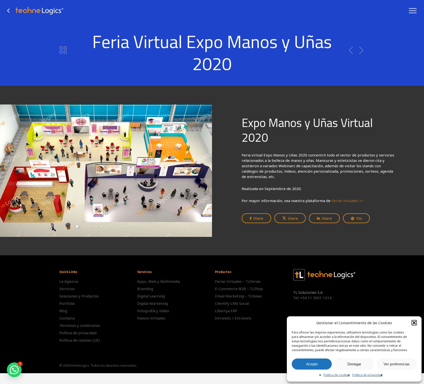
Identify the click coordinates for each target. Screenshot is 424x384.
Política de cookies (337, 375)
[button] (414, 322)
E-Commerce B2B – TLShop (239, 288)
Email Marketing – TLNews (238, 296)
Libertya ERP (226, 310)
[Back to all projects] (62, 50)
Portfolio (67, 303)
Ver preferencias (397, 364)
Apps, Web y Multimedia (158, 281)
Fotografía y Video (153, 310)
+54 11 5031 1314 (316, 297)
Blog (63, 310)
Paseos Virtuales (151, 318)
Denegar (354, 364)
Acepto (312, 364)
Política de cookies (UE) (79, 340)
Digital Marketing (152, 303)
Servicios (67, 288)
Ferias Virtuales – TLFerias (238, 281)
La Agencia (68, 281)
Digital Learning (151, 296)
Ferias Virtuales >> (347, 200)
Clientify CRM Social (232, 303)
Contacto (67, 318)
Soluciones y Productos (79, 296)
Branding (145, 288)
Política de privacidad (367, 375)
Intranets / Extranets (233, 318)
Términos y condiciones (79, 325)
